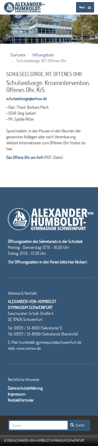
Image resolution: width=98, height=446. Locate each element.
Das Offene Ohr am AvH (24, 157)
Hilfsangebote (43, 54)
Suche (79, 425)
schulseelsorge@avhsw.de (26, 98)
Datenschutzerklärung (25, 388)
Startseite (17, 54)
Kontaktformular (21, 400)
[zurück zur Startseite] (24, 6)
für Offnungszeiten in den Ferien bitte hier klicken (47, 261)
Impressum (16, 394)
